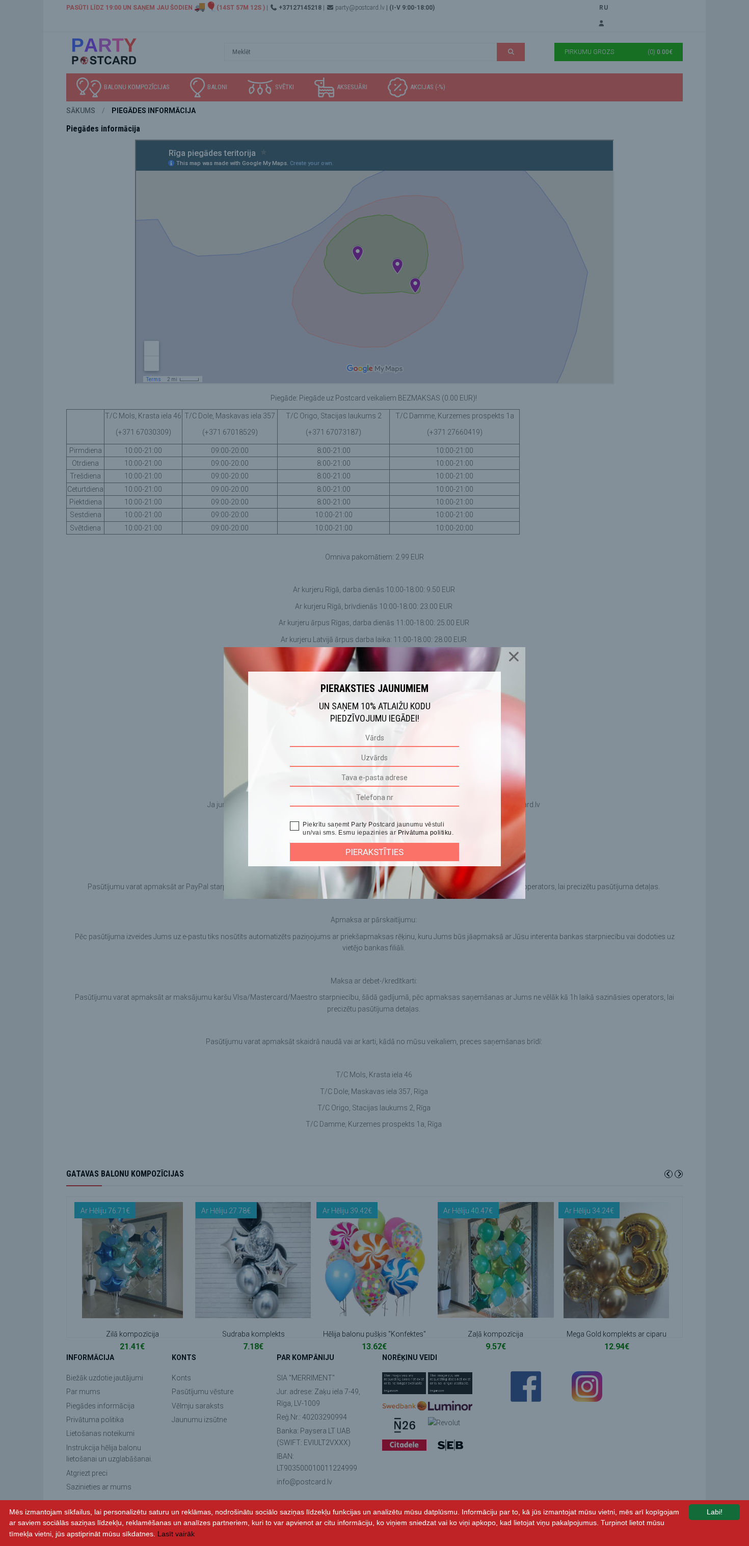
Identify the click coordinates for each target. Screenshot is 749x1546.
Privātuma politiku (425, 832)
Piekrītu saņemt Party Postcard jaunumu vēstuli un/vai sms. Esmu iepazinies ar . (378, 828)
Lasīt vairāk (176, 1534)
